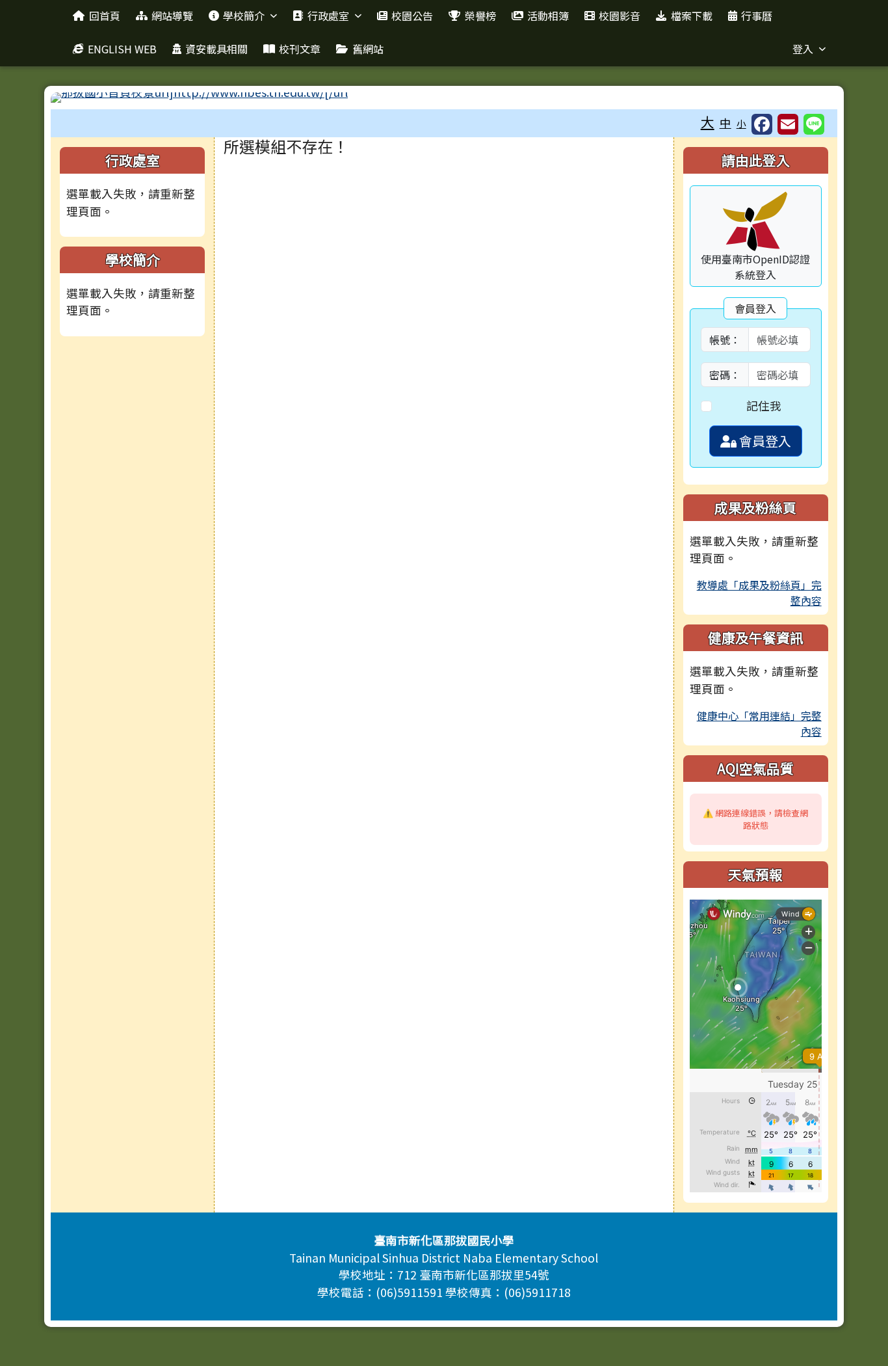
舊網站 (368, 49)
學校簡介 (244, 15)
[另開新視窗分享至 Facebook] (761, 124)
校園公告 (412, 15)
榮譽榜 (480, 15)
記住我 (763, 405)
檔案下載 (691, 15)
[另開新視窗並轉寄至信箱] (787, 124)
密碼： (724, 374)
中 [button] (725, 122)
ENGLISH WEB (122, 49)
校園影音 (619, 15)
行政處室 (328, 15)
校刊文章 (299, 49)
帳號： (724, 339)
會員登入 (764, 440)
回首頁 (104, 15)
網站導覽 (172, 15)
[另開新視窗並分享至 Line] (813, 124)
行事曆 (756, 15)
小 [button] (741, 123)
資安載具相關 (216, 49)
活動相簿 (548, 15)
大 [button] (707, 121)
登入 (802, 49)
